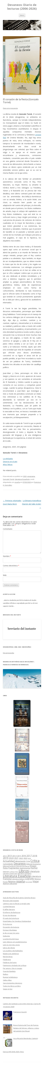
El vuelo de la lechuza (11, 918)
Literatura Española (22, 479)
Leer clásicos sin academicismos (15, 942)
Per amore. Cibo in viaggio (12, 968)
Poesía (5, 882)
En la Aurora (7, 924)
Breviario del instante (11, 901)
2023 (25, 858)
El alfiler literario (9, 909)
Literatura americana (10, 874)
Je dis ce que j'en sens (11, 933)
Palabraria (7, 959)
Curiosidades (8, 864)
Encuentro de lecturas (11, 927)
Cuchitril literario (9, 906)
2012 (5, 856)
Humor (34, 868)
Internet (6, 871)
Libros (24, 870)
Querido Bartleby (9, 971)
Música (37, 879)
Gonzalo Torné (8, 479)
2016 (24, 855)
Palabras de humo (10, 962)
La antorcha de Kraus (11, 939)
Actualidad (9, 860)
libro (16, 872)
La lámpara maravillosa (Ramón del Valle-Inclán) (31, 504)
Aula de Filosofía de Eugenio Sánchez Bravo (19, 898)
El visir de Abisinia (9, 915)
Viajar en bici (7, 989)
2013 (9, 855)
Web (4, 575)
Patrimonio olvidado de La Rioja (14, 965)
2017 (29, 855)
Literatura (34, 871)
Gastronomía (25, 868)
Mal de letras (8, 956)
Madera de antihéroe (11, 954)
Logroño (29, 878)
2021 (16, 858)
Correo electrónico (11, 565)
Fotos (5, 868)
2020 (25, 476)
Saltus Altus (7, 980)
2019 (5, 858)
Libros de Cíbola (9, 948)
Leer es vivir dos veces (11, 945)
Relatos (12, 881)
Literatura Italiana (18, 879)
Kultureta (6, 936)
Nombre (7, 556)
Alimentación (20, 861)
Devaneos (20, 863)
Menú (22, 15)
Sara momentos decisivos (12, 983)
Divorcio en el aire (10, 461)
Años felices (7, 464)
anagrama (31, 476)
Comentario (7, 529)
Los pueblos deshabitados (13, 951)
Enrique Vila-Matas (10, 930)
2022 (21, 858)
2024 (29, 858)
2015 (19, 856)
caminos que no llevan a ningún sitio (16, 903)
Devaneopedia (8, 653)
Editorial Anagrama (33, 864)
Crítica (35, 861)
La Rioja (12, 872)
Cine (28, 861)
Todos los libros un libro (12, 986)
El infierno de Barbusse (11, 912)
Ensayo (33, 865)
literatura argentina (24, 873)
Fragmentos (13, 868)
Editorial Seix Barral (22, 866)
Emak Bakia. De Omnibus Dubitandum (17, 921)
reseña (17, 482)
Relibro (5, 974)
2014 (14, 855)
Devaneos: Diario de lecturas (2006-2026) (22, 7)
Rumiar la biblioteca (10, 977)
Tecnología (28, 882)
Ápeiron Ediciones (10, 883)
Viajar (36, 881)
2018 (34, 855)
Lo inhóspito (8, 458)
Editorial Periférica (9, 866)
